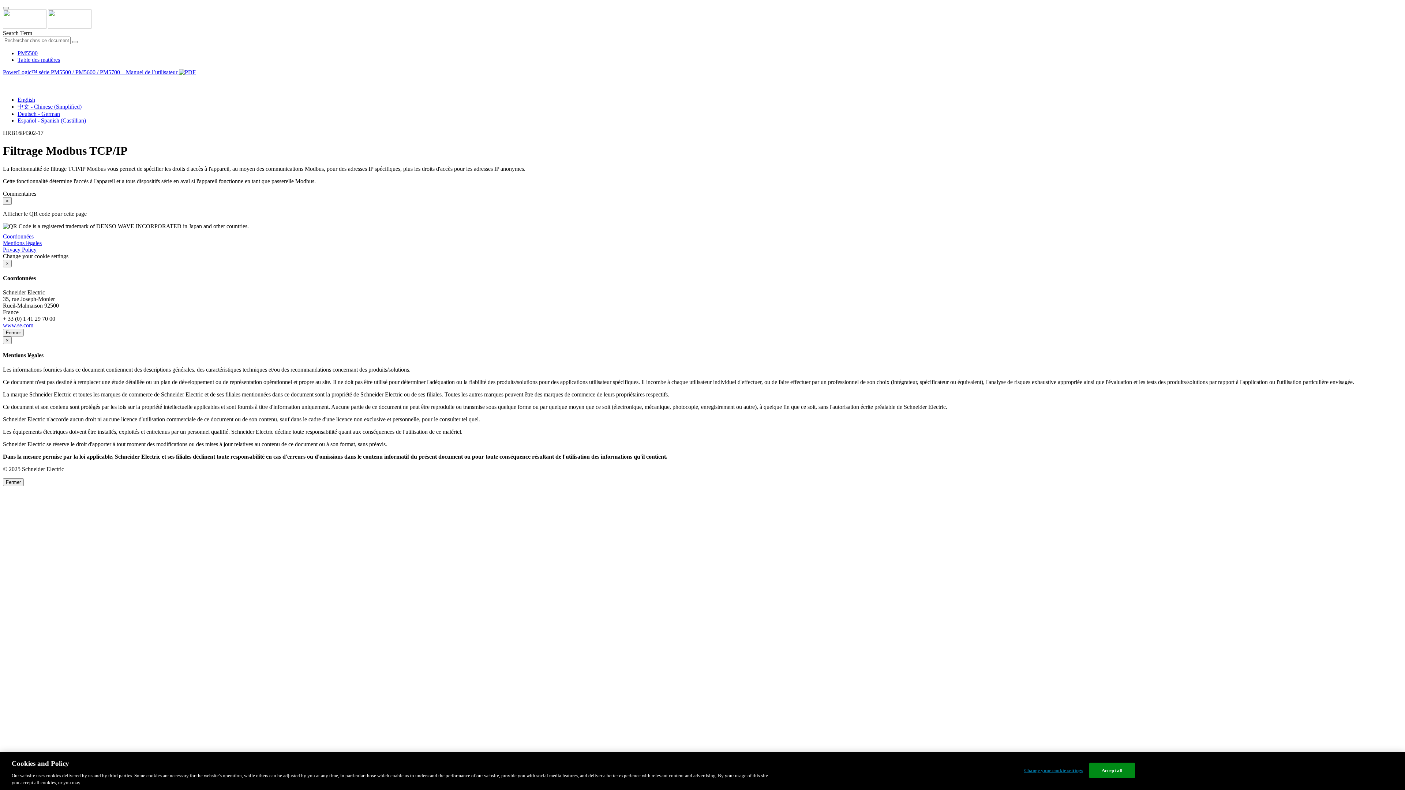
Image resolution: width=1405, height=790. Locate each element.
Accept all (1112, 770)
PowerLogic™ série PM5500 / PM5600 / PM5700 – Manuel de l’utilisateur (91, 72)
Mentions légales (22, 243)
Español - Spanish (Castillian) (52, 120)
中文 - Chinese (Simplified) (50, 107)
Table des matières (39, 60)
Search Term (17, 33)
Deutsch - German (39, 114)
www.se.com (18, 325)
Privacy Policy (20, 250)
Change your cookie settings (1053, 770)
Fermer (13, 332)
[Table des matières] (6, 81)
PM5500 (28, 53)
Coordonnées (18, 236)
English (26, 100)
